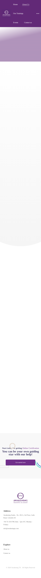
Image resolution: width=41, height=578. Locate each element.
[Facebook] (3, 534)
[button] (20, 462)
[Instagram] (10, 534)
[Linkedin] (14, 534)
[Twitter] (6, 534)
